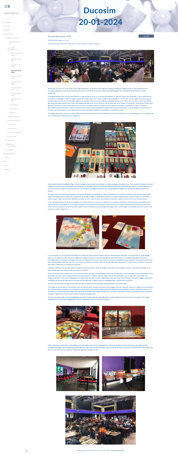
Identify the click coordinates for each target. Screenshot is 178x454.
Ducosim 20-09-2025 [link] (16, 60)
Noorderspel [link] (13, 109)
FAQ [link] (5, 161)
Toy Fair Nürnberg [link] (15, 132)
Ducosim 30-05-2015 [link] (16, 94)
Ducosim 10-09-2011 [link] (16, 100)
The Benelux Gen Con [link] (14, 42)
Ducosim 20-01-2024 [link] (16, 71)
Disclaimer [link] (7, 169)
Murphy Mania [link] (13, 105)
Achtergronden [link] (10, 154)
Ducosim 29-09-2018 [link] (16, 83)
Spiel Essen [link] (12, 128)
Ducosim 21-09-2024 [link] (16, 65)
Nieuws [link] (8, 30)
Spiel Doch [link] (12, 124)
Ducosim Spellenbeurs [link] (13, 48)
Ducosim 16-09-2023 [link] (16, 77)
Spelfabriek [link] (13, 112)
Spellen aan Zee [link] (14, 116)
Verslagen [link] (10, 150)
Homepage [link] (7, 22)
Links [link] (7, 158)
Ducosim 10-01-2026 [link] (16, 54)
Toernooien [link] (11, 140)
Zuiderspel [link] (12, 136)
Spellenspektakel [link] (14, 120)
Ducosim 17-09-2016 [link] (16, 88)
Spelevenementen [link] (13, 38)
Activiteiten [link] (9, 34)
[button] (176, 2)
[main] (100, 16)
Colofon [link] (6, 165)
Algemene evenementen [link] (11, 145)
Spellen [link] (8, 26)
